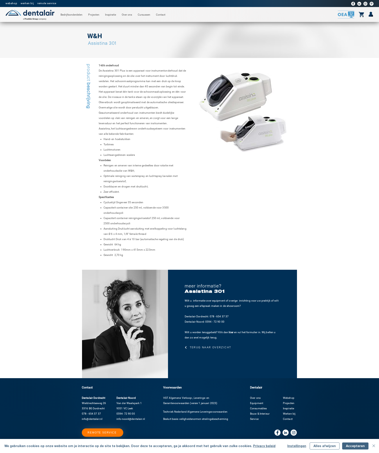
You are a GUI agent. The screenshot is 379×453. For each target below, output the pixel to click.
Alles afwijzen (324, 446)
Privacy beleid (264, 446)
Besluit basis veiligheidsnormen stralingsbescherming (195, 419)
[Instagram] (365, 4)
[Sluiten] (373, 445)
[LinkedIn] (359, 4)
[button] (71, 15)
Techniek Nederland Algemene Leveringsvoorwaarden (195, 411)
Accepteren (355, 446)
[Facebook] (353, 4)
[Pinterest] (372, 4)
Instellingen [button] (296, 446)
